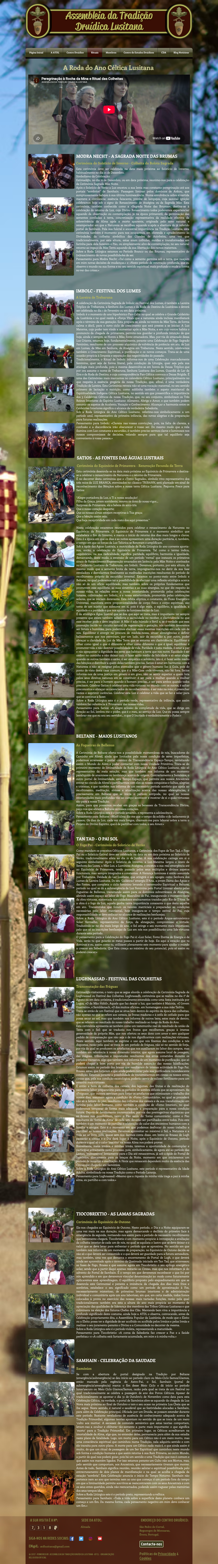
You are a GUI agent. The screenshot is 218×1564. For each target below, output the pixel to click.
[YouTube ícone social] (100, 1539)
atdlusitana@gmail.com (54, 1546)
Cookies (145, 1558)
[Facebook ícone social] (72, 1539)
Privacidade (167, 1553)
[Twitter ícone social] (81, 1539)
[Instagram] (90, 1539)
